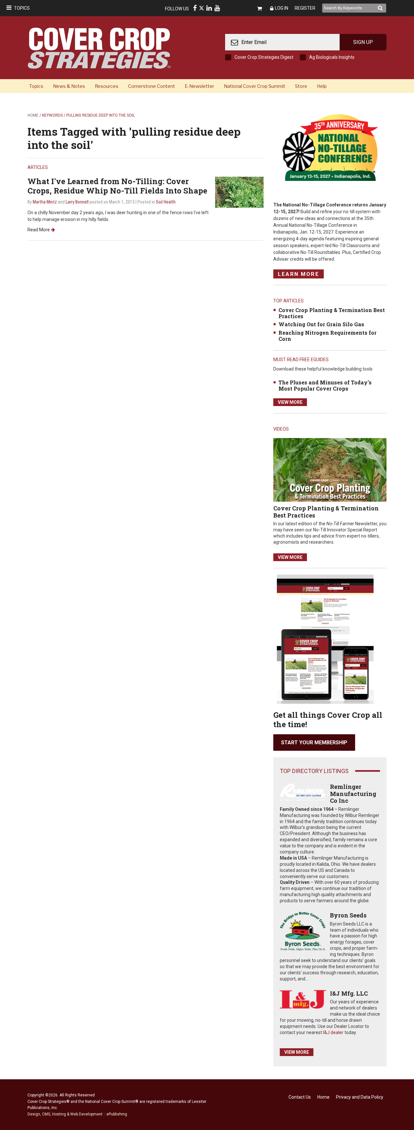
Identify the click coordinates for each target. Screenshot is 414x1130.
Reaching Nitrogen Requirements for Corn (327, 335)
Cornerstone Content (151, 86)
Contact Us (300, 1097)
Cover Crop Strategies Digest (263, 57)
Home (32, 115)
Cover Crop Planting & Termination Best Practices (331, 313)
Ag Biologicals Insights (331, 57)
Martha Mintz (45, 201)
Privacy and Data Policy (359, 1097)
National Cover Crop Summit (254, 86)
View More (290, 402)
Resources (106, 86)
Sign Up (363, 42)
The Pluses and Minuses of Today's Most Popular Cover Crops (325, 385)
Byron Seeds (348, 915)
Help (322, 86)
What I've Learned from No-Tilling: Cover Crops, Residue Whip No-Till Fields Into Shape (117, 186)
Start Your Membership (314, 742)
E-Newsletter (199, 86)
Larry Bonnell (77, 201)
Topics (22, 8)
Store (301, 86)
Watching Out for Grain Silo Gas (321, 324)
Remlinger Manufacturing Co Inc (353, 793)
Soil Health (166, 201)
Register (305, 8)
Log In (281, 8)
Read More (38, 229)
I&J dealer (333, 1032)
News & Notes (69, 86)
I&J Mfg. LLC (349, 993)
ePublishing (116, 1114)
